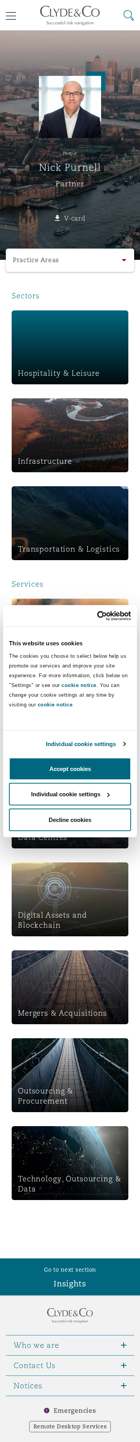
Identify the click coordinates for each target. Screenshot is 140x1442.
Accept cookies (70, 768)
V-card (74, 218)
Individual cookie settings (81, 744)
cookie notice (78, 685)
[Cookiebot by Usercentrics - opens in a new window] (98, 616)
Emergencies (75, 1411)
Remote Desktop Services (70, 1426)
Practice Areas (36, 260)
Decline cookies (70, 819)
